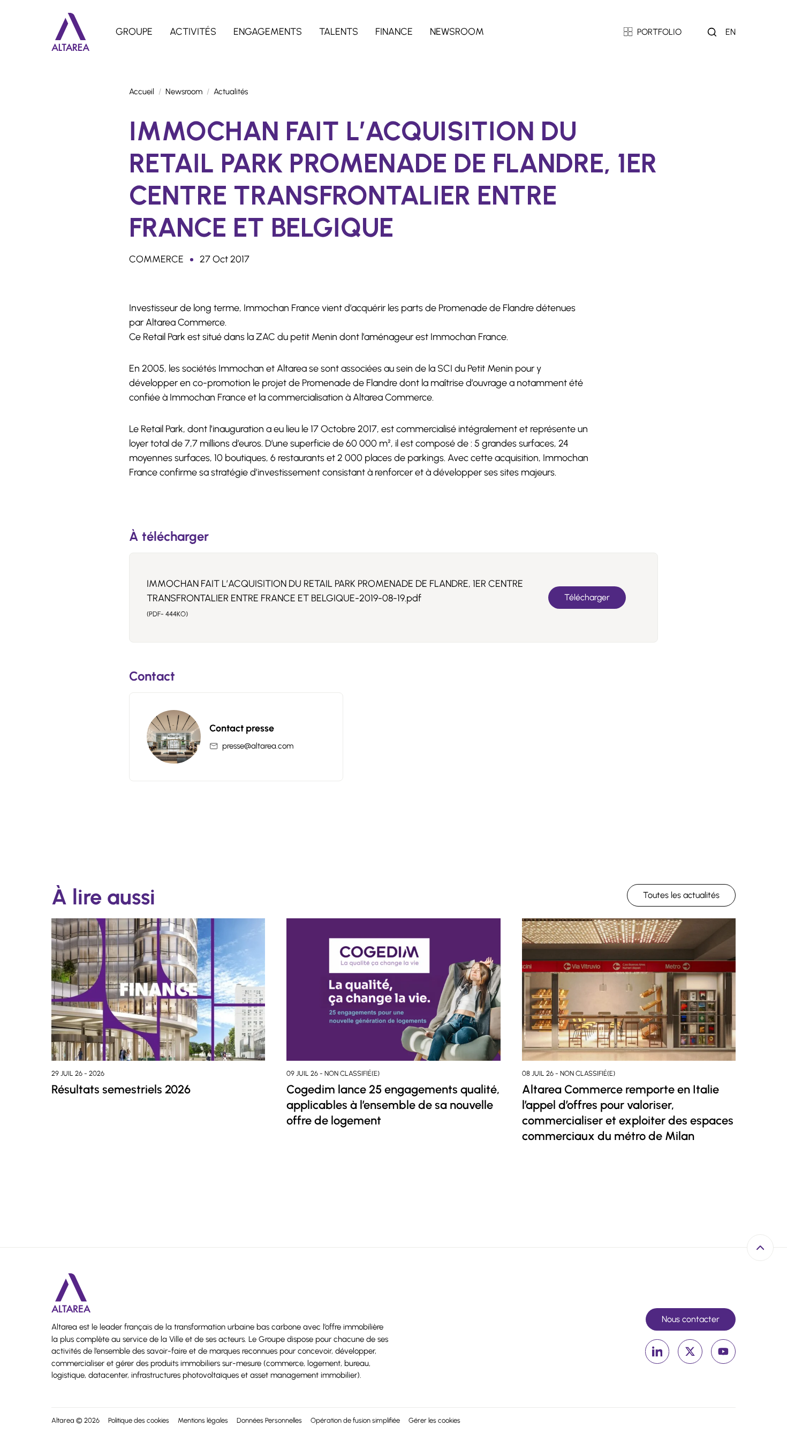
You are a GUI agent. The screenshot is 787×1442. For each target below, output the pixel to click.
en (730, 32)
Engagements (267, 31)
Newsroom (457, 31)
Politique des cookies (138, 1420)
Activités (193, 31)
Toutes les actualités (681, 895)
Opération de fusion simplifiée (355, 1420)
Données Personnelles (269, 1420)
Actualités (231, 91)
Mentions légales (203, 1420)
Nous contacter (691, 1319)
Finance (394, 31)
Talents (338, 31)
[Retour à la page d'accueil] (70, 32)
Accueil (141, 91)
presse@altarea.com (257, 746)
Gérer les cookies (434, 1420)
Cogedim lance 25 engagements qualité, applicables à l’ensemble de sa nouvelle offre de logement (393, 1105)
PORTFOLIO (659, 32)
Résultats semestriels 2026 (121, 1089)
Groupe (134, 31)
